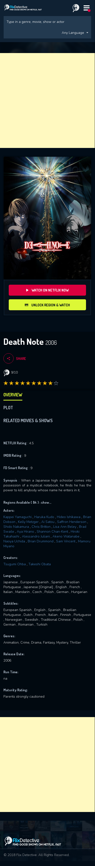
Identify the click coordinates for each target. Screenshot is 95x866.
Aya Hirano (25, 531)
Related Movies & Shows (28, 420)
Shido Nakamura (16, 526)
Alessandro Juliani (36, 536)
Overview (12, 394)
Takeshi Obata (39, 564)
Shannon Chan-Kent (52, 531)
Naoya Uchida (14, 541)
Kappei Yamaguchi (17, 517)
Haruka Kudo (44, 517)
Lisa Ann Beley (64, 526)
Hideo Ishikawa (68, 517)
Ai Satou (47, 522)
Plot (8, 407)
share (21, 358)
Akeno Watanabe (65, 536)
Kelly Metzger (28, 522)
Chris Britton (41, 526)
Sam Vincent (65, 541)
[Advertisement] (47, 100)
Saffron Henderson (71, 522)
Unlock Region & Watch (50, 305)
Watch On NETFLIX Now (50, 290)
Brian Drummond (40, 541)
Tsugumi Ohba (14, 564)
